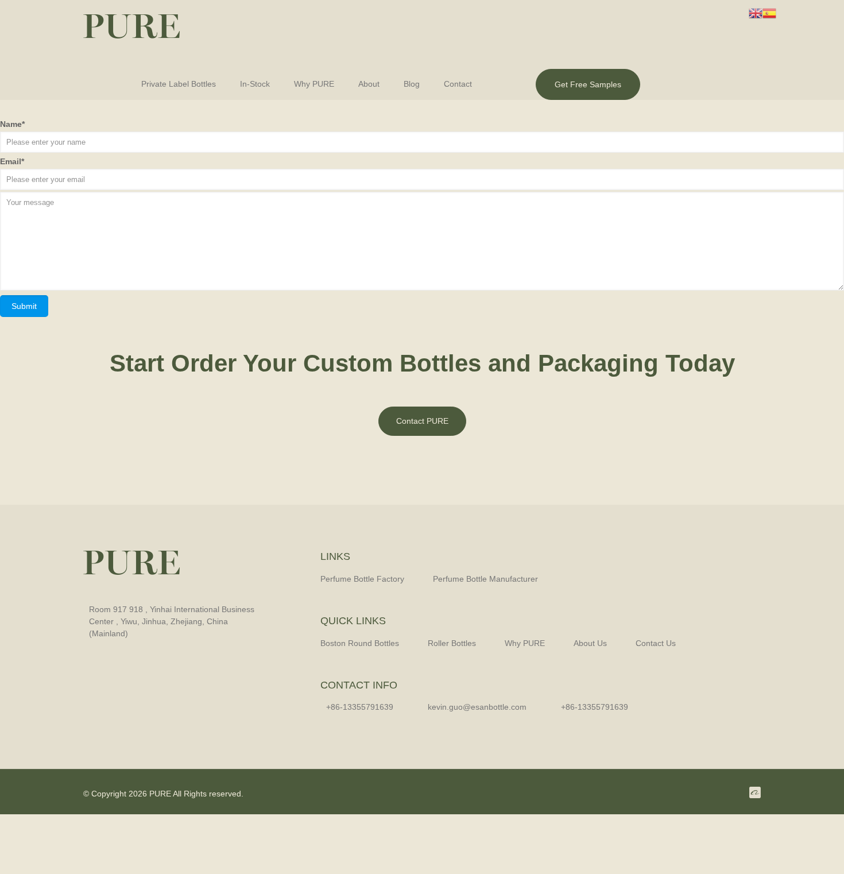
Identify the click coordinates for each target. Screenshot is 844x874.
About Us (590, 643)
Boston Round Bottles (359, 643)
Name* (12, 124)
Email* (12, 161)
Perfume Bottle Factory (362, 578)
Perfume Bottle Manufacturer (485, 578)
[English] (755, 12)
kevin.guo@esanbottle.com (477, 706)
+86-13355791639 (594, 706)
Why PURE (525, 643)
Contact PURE (422, 421)
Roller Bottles (452, 643)
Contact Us (656, 643)
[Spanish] (769, 12)
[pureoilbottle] (131, 31)
